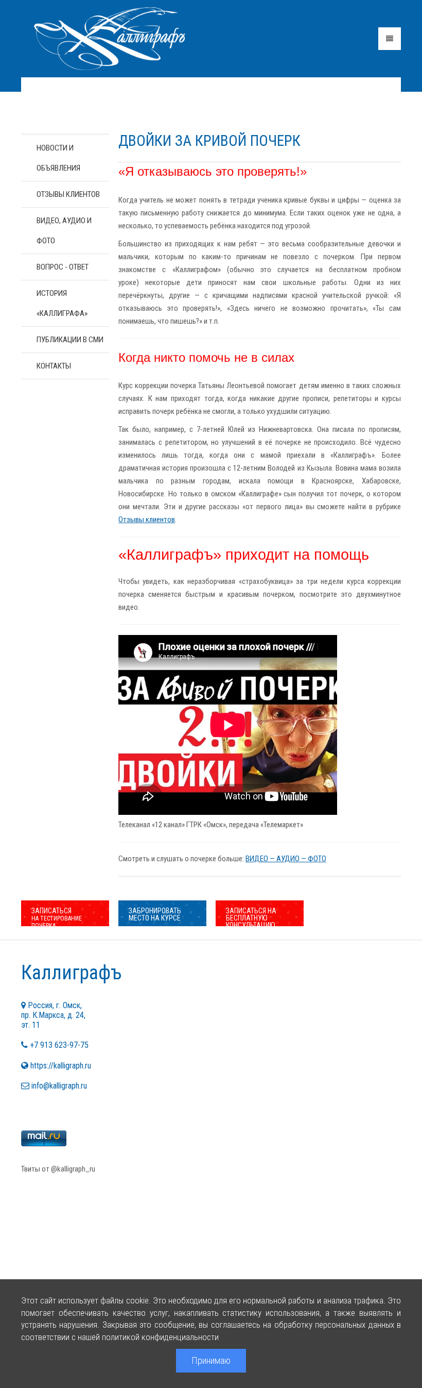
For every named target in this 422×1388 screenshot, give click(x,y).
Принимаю (211, 1360)
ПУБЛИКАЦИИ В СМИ (70, 339)
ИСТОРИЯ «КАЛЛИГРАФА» (62, 303)
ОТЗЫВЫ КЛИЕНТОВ (68, 194)
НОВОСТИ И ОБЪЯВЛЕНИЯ (58, 158)
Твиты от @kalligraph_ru (58, 1169)
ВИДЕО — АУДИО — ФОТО (285, 858)
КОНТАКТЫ (54, 366)
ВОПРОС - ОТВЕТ (63, 267)
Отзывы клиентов (146, 519)
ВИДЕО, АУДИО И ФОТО (64, 230)
